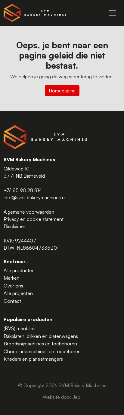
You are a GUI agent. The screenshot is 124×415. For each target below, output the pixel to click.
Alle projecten (18, 293)
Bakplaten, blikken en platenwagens (41, 336)
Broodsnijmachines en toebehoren (40, 344)
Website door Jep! (62, 397)
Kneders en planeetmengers (33, 359)
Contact (12, 301)
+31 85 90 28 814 (23, 190)
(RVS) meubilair (19, 328)
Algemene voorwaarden (29, 212)
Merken (12, 278)
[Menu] (112, 13)
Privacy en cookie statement (34, 219)
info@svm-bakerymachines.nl (35, 197)
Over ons (13, 286)
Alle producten (19, 270)
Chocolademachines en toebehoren (42, 351)
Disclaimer (14, 226)
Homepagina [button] (62, 91)
